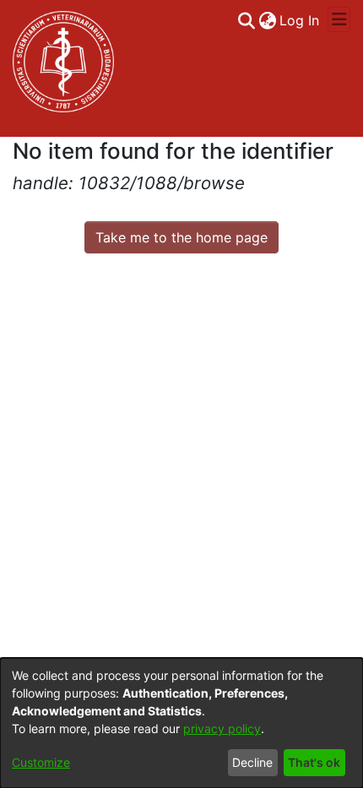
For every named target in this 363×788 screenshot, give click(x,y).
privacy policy (222, 728)
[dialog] (181, 723)
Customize (41, 762)
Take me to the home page (181, 237)
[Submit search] (246, 20)
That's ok (314, 762)
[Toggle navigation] (339, 19)
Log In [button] (300, 20)
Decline (252, 762)
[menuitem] (267, 20)
